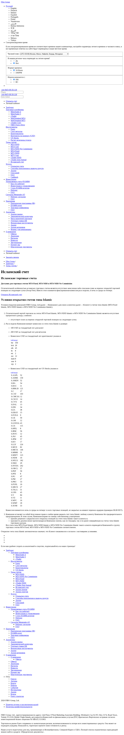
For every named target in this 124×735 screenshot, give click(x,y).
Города (13, 679)
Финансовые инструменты (22, 223)
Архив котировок (18, 227)
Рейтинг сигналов (18, 197)
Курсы (13, 694)
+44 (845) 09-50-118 (9, 90)
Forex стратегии (17, 696)
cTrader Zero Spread (18, 160)
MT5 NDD (15, 153)
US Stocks (15, 138)
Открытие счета (17, 166)
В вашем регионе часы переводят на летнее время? (29, 58)
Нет (17, 63)
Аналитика (10, 212)
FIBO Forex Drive (18, 125)
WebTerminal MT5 (18, 120)
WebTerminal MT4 (18, 118)
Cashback (14, 177)
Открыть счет (11, 101)
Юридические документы (21, 247)
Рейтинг (14, 190)
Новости (14, 240)
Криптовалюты (17, 134)
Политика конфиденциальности (19, 707)
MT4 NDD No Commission (21, 149)
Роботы (14, 685)
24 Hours (19, 70)
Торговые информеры (20, 208)
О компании (11, 232)
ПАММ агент (16, 205)
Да (17, 61)
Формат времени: (15, 68)
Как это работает (18, 184)
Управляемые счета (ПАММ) (18, 181)
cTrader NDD (16, 158)
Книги (13, 683)
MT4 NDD (15, 144)
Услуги (9, 164)
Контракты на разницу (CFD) (23, 136)
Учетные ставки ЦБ (19, 221)
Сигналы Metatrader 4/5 (15, 195)
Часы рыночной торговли (21, 219)
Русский (9, 6)
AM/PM (19, 73)
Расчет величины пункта (21, 140)
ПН (17, 80)
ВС (17, 82)
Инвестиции (11, 179)
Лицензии (15, 236)
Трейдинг (10, 107)
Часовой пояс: (13, 54)
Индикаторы (16, 690)
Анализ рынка (17, 214)
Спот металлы (16, 131)
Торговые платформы (15, 110)
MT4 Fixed (15, 151)
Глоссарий (15, 173)
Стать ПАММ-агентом (20, 188)
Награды (14, 238)
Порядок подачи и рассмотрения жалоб (22, 705)
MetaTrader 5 (16, 114)
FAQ (13, 175)
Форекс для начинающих (21, 229)
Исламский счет (17, 162)
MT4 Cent (15, 147)
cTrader (13, 116)
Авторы (14, 681)
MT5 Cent (15, 155)
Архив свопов (21, 590)
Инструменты (11, 127)
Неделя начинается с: (16, 77)
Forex (13, 129)
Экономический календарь (22, 216)
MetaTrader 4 (16, 112)
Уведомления (16, 242)
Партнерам (10, 201)
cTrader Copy (16, 123)
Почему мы (15, 245)
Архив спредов (22, 592)
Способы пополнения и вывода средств (27, 168)
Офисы (14, 234)
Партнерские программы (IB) (23, 203)
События (14, 688)
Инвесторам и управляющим (23, 186)
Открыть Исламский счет (11, 295)
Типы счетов (11, 142)
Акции (13, 171)
